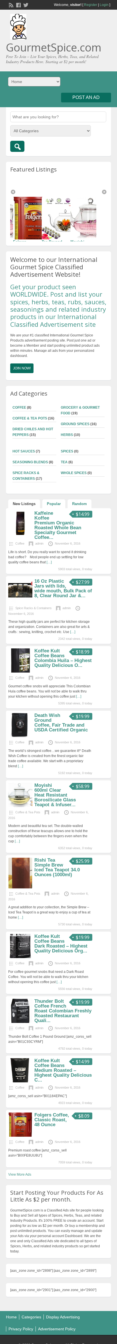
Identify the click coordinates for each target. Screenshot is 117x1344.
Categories (31, 1317)
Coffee (19, 408)
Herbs (67, 435)
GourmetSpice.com (53, 47)
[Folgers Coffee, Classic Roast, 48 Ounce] (93, 218)
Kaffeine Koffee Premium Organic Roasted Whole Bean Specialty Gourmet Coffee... (57, 525)
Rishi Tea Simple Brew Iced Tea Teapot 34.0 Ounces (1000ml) (57, 867)
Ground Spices (75, 424)
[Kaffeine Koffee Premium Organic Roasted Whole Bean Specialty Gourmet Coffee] (20, 534)
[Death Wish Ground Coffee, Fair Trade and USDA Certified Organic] (20, 736)
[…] (49, 562)
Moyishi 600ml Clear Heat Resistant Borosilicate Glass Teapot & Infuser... (55, 795)
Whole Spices (74, 473)
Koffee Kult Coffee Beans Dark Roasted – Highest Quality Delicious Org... (60, 944)
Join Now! (22, 368)
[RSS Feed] (10, 4)
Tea (64, 462)
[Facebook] (18, 4)
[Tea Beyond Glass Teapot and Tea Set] (35, 218)
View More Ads (19, 1174)
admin (39, 543)
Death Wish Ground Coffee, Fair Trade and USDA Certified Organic (61, 723)
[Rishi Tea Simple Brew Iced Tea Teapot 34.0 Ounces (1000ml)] (20, 887)
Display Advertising (63, 1317)
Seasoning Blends (30, 462)
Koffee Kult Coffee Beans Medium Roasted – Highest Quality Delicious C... (63, 1070)
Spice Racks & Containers (33, 608)
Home (11, 1317)
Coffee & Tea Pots (29, 418)
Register (90, 5)
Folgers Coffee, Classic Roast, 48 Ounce (51, 1119)
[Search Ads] (17, 146)
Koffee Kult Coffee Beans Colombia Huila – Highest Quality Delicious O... (63, 658)
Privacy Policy (21, 1329)
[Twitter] (25, 4)
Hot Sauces (23, 451)
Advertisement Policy (57, 1329)
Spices (67, 451)
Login (104, 5)
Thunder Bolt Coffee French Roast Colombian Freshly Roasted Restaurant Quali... (62, 1010)
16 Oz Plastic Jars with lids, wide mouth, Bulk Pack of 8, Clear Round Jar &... (63, 588)
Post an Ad (86, 97)
